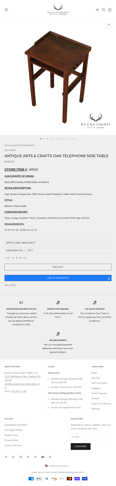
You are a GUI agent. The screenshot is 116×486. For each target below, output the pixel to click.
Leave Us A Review (101, 403)
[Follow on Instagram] (20, 457)
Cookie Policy (11, 435)
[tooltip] (109, 278)
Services (96, 378)
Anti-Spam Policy (13, 430)
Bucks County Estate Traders (19, 145)
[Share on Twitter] (17, 258)
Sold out (58, 267)
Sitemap (96, 408)
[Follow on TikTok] (50, 457)
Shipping (96, 388)
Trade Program (99, 393)
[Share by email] (25, 258)
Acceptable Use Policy (16, 424)
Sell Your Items (99, 383)
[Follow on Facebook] (6, 457)
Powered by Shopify (75, 472)
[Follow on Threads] (28, 457)
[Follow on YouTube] (42, 457)
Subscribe (80, 446)
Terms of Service (13, 445)
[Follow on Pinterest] (35, 457)
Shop (94, 372)
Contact (95, 398)
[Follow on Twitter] (13, 457)
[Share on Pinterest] (21, 258)
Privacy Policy (11, 440)
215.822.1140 (19, 391)
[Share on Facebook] (13, 258)
